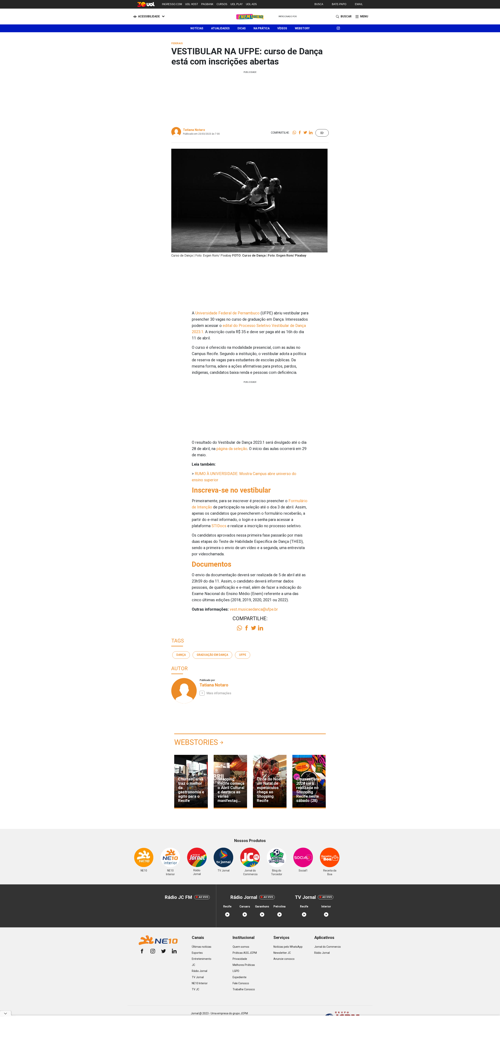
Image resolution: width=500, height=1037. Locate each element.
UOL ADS (251, 4)
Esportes (197, 952)
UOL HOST (191, 4)
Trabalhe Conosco (244, 989)
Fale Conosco (241, 983)
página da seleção (231, 448)
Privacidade (240, 958)
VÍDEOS (282, 28)
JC (193, 964)
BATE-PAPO (339, 4)
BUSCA (318, 4)
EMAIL (359, 4)
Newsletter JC (282, 952)
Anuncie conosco (284, 958)
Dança (181, 654)
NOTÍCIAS (196, 28)
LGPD (236, 971)
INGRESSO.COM (172, 4)
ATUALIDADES (220, 28)
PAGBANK (207, 4)
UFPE (242, 654)
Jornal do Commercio (327, 946)
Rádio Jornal (199, 971)
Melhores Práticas (244, 964)
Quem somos (241, 946)
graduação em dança (212, 654)
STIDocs (219, 525)
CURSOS (222, 4)
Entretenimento (201, 958)
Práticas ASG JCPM (245, 952)
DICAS (242, 28)
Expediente (239, 977)
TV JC (195, 989)
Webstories (196, 742)
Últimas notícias (201, 946)
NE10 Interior (200, 983)
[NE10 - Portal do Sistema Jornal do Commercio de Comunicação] (250, 16)
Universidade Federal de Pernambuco (227, 313)
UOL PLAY (236, 4)
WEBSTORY (302, 28)
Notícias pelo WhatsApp (288, 946)
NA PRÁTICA (262, 28)
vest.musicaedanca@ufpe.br (254, 609)
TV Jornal (198, 977)
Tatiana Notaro (194, 130)
